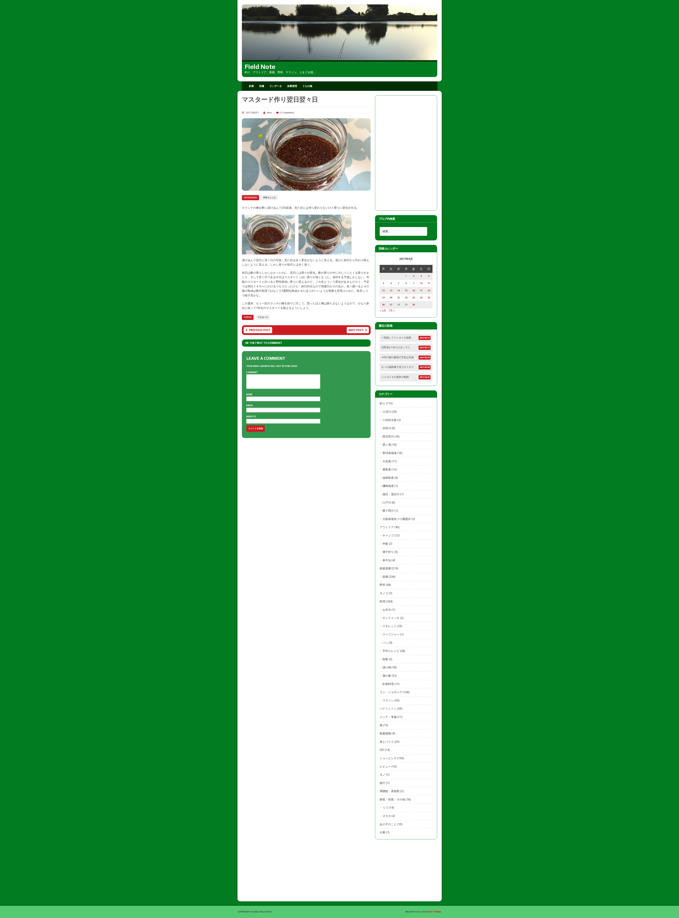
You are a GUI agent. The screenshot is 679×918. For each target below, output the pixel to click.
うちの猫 (307, 86)
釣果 (251, 86)
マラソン (388, 700)
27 (391, 304)
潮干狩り (388, 552)
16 (413, 290)
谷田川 (386, 428)
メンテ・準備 (388, 717)
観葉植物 (385, 733)
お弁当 (386, 609)
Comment (252, 372)
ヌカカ (386, 816)
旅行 (382, 783)
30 (413, 304)
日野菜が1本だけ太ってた (395, 347)
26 (383, 304)
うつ (385, 807)
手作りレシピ (269, 197)
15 (406, 290)
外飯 (385, 543)
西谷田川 (388, 436)
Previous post (259, 330)
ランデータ (275, 86)
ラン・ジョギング (391, 692)
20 (391, 297)
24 (421, 297)
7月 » (391, 310)
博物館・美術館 (389, 791)
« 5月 (383, 310)
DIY (382, 750)
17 (421, 290)
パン (385, 642)
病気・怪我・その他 (392, 799)
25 (429, 297)
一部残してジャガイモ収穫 (396, 337)
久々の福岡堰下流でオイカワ (397, 367)
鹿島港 (386, 469)
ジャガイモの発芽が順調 (395, 377)
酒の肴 (386, 675)
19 (383, 297)
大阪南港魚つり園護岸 (396, 519)
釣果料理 (388, 684)
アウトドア (387, 527)
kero (269, 112)
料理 (382, 601)
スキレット (389, 626)
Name (249, 394)
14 (398, 290)
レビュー (385, 766)
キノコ (384, 593)
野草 (382, 585)
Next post (356, 330)
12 (383, 290)
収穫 (261, 86)
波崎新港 (388, 477)
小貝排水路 (389, 420)
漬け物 (386, 667)
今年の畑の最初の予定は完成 (397, 357)
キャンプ (388, 535)
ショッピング (388, 758)
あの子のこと (388, 824)
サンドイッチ (390, 618)
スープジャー (390, 634)
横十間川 (388, 510)
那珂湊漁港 (389, 453)
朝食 (385, 659)
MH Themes (435, 912)
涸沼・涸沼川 (390, 494)
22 (406, 297)
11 (429, 283)
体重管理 (292, 86)
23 (413, 297)
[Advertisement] (406, 153)
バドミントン (388, 708)
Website (251, 416)
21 (398, 297)
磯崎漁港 (388, 486)
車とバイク (387, 741)
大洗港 (386, 461)
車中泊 (386, 560)
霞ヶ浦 (386, 444)
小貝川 (386, 411)
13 (391, 290)
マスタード (263, 317)
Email (250, 405)
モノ (382, 774)
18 (429, 290)
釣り (382, 403)
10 (421, 283)
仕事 (382, 832)
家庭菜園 (385, 568)
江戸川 (386, 502)
